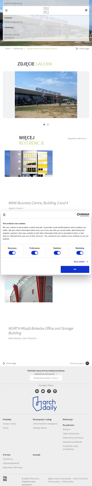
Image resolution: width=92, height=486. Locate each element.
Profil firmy (8, 459)
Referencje (18, 48)
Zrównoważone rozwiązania (45, 423)
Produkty (7, 419)
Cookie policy (67, 481)
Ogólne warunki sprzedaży (59, 478)
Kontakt (36, 454)
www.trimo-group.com (44, 373)
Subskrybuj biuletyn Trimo (45, 378)
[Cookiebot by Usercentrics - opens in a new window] (78, 215)
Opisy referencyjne (71, 433)
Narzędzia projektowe (72, 441)
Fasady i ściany (9, 423)
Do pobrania (68, 425)
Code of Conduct (80, 478)
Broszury (67, 429)
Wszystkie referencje (77, 138)
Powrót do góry (77, 363)
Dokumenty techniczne (73, 437)
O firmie (6, 454)
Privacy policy (54, 481)
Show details (79, 262)
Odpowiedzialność (11, 463)
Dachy (5, 427)
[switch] (34, 253)
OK (75, 269)
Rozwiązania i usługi (42, 419)
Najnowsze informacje (12, 467)
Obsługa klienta (40, 427)
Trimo (7, 48)
